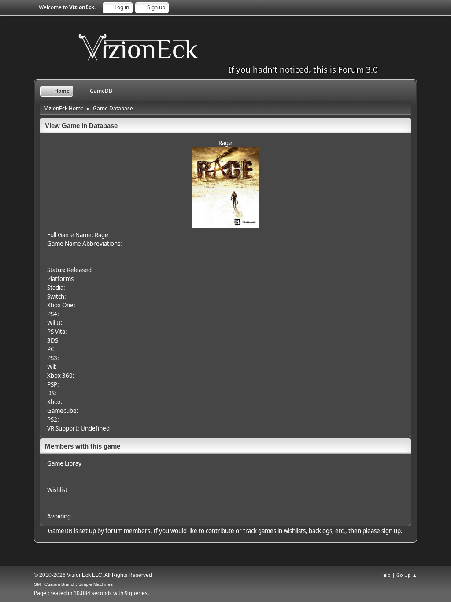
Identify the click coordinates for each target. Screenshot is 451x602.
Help (385, 575)
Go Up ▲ (406, 575)
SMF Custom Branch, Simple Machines (73, 584)
